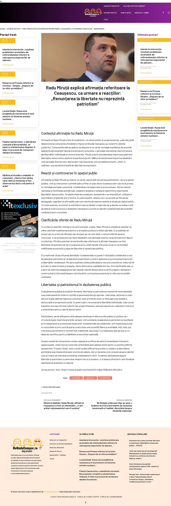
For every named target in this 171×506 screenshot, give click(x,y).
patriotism (105, 378)
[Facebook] (163, 12)
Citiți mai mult (8, 65)
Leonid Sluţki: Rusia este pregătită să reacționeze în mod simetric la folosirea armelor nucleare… (18, 115)
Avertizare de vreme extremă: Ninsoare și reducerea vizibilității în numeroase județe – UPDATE (144, 442)
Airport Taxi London (16, 245)
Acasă (2, 29)
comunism (76, 378)
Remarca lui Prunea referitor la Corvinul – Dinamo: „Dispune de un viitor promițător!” (18, 85)
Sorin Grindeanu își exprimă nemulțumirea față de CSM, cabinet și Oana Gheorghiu (144, 466)
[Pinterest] (88, 118)
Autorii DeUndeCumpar (51, 387)
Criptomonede (9, 252)
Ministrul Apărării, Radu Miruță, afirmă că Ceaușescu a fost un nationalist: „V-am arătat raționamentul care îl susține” (64, 406)
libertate (90, 378)
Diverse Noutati (14, 29)
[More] (104, 118)
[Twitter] (79, 118)
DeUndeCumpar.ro (51, 492)
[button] (168, 12)
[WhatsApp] (96, 118)
